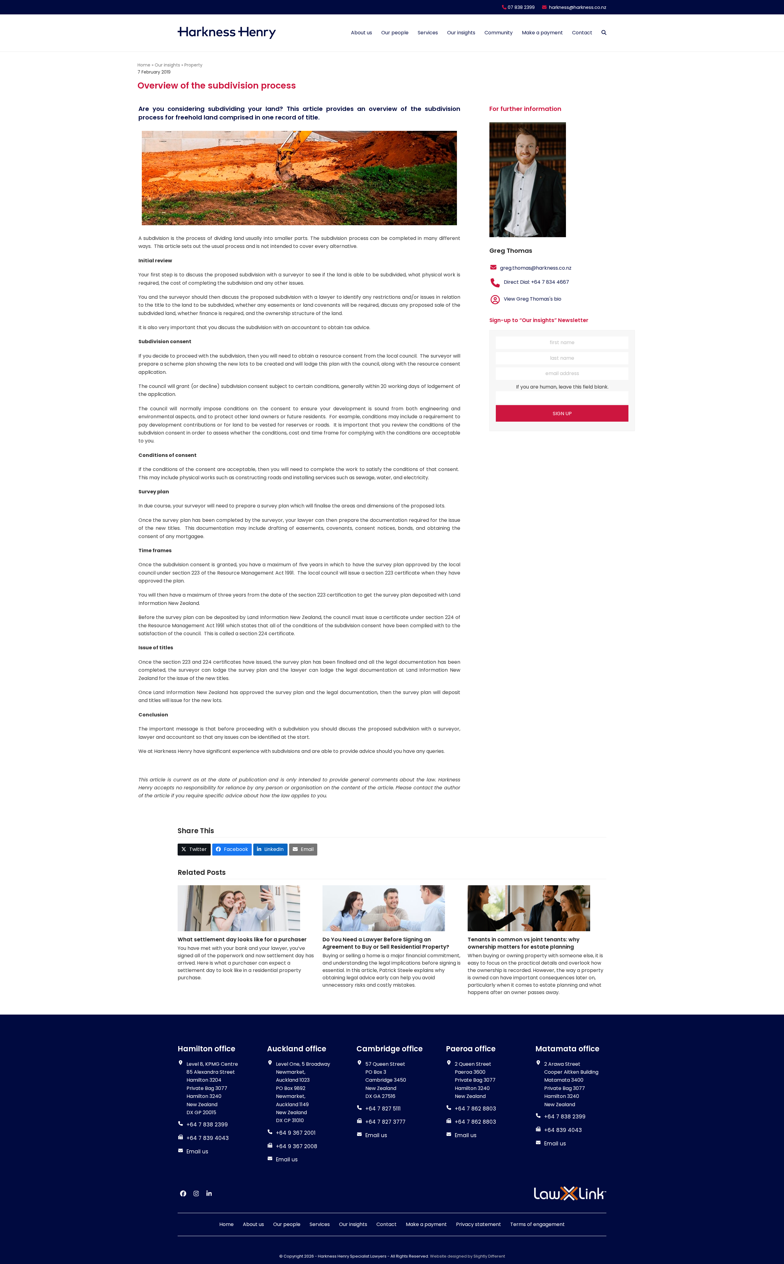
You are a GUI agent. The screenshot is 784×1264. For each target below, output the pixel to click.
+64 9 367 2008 (296, 1146)
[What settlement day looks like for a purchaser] (239, 907)
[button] (604, 32)
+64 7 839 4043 (208, 1138)
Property (193, 65)
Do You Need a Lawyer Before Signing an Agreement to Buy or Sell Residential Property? (385, 943)
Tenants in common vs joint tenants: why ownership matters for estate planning (523, 943)
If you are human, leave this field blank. (562, 386)
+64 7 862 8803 (475, 1121)
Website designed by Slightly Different (467, 1256)
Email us (197, 1151)
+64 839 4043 (563, 1130)
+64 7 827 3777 (385, 1121)
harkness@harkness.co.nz (577, 7)
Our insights (167, 65)
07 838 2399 (521, 7)
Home (144, 65)
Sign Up (562, 413)
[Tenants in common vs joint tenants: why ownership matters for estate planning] (529, 907)
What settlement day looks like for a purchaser (242, 939)
